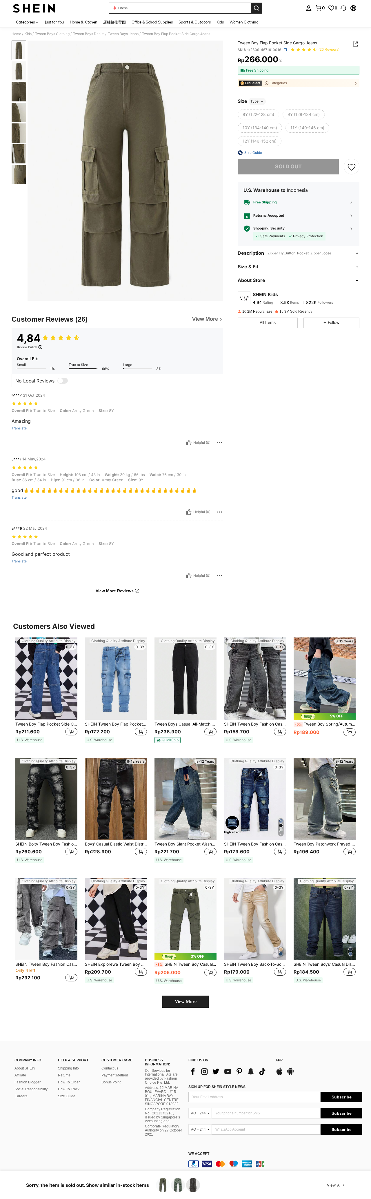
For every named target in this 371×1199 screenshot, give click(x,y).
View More (186, 1001)
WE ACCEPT (198, 1154)
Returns (64, 1075)
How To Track (68, 1089)
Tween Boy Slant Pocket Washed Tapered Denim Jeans (185, 844)
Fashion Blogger (27, 1082)
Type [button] (254, 101)
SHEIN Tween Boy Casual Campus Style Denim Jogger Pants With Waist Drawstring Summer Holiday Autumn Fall (186, 964)
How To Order (69, 1082)
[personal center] (308, 8)
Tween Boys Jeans (123, 34)
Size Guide (66, 1096)
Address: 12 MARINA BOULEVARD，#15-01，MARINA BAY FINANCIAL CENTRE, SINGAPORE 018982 (162, 1096)
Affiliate (20, 1075)
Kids (28, 34)
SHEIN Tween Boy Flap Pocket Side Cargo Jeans (116, 724)
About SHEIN (24, 1068)
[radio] (258, 114)
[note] (29, 740)
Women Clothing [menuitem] (244, 22)
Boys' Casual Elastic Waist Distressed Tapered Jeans (116, 844)
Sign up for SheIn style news (216, 1087)
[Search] (256, 8)
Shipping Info (68, 1068)
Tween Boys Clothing (52, 34)
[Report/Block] (219, 442)
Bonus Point (111, 1082)
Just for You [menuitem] (54, 22)
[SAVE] (351, 166)
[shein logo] (34, 8)
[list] (229, 1071)
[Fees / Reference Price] (280, 61)
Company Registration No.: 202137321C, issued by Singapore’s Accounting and (162, 1115)
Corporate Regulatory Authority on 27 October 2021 (163, 1130)
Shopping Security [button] (269, 228)
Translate (19, 428)
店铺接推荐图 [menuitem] (114, 22)
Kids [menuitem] (220, 22)
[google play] (290, 1074)
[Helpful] (188, 442)
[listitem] (46, 693)
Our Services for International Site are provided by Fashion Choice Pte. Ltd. (161, 1077)
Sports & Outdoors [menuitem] (195, 22)
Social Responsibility (31, 1089)
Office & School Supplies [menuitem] (152, 22)
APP (279, 1060)
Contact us (109, 1068)
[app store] (279, 1074)
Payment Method (114, 1075)
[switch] (62, 381)
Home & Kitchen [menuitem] (83, 22)
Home (16, 34)
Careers (20, 1096)
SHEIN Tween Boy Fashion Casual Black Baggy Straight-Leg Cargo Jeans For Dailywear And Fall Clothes (46, 964)
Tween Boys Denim (88, 34)
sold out (288, 166)
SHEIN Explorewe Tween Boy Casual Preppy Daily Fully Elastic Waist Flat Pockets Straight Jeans (116, 964)
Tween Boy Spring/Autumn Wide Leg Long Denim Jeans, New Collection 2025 (325, 724)
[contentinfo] (275, 1163)
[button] (343, 8)
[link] (320, 7)
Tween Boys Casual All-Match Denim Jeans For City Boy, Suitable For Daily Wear (185, 724)
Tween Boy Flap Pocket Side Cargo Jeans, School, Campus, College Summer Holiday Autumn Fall (46, 724)
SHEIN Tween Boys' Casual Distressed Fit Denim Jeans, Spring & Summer (325, 964)
